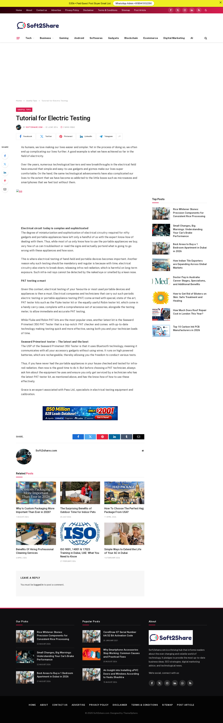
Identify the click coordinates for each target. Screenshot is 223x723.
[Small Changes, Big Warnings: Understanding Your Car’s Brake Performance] (161, 230)
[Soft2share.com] (38, 25)
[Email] (5, 189)
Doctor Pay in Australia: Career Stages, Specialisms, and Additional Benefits (189, 281)
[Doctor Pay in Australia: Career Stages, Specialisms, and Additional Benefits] (161, 281)
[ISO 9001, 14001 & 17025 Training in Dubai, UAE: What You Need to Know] (80, 534)
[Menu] (18, 38)
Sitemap (126, 10)
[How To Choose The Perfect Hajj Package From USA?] (124, 493)
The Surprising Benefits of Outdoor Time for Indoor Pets (78, 510)
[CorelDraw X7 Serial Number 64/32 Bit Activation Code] (91, 636)
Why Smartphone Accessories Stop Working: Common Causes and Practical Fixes (121, 653)
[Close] (220, 2)
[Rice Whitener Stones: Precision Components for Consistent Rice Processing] (161, 213)
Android (79, 38)
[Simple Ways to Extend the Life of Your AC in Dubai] (124, 534)
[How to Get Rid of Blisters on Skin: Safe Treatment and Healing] (161, 298)
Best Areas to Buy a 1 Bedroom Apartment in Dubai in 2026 (190, 248)
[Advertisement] (111, 71)
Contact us (41, 10)
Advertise (56, 10)
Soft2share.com (34, 127)
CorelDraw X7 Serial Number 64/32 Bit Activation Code (119, 634)
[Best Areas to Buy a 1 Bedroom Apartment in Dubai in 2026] (161, 248)
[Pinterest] (5, 181)
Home (19, 10)
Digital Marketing (174, 38)
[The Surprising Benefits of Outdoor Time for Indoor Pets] (80, 493)
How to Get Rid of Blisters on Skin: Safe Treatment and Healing (190, 297)
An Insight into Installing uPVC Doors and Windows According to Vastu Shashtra (121, 674)
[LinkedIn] (5, 172)
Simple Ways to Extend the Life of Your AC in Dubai (122, 551)
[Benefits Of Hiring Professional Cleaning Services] (36, 534)
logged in (39, 584)
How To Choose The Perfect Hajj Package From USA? (124, 510)
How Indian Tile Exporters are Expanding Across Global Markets (190, 264)
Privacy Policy (72, 10)
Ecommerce (150, 38)
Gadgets (113, 38)
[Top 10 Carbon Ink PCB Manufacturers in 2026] (161, 331)
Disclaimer (88, 10)
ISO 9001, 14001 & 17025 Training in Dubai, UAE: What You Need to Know (79, 553)
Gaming (64, 38)
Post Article (140, 10)
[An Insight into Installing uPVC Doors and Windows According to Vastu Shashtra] (91, 674)
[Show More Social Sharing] (119, 136)
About (29, 10)
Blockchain (131, 38)
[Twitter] (5, 164)
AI (192, 38)
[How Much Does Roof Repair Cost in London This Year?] (161, 314)
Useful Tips (24, 110)
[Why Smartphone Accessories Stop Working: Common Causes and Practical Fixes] (91, 654)
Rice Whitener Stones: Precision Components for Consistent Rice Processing (189, 213)
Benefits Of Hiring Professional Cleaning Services (35, 551)
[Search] (205, 38)
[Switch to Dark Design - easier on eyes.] (205, 10)
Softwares (96, 38)
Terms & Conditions (107, 10)
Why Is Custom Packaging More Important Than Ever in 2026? (35, 510)
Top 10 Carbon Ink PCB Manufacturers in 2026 (186, 328)
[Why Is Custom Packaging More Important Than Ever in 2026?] (36, 493)
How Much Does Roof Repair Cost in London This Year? (190, 312)
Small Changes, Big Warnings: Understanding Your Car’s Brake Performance (187, 231)
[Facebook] (5, 156)
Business (45, 38)
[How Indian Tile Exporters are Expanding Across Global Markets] (161, 265)
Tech (28, 38)
